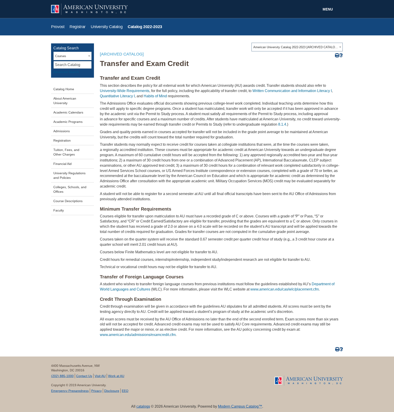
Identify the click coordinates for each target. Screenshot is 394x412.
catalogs (143, 406)
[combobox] (297, 47)
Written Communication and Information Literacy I (292, 91)
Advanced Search (66, 72)
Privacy (96, 391)
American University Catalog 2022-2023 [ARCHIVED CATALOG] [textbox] (295, 47)
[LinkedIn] (205, 375)
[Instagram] (221, 375)
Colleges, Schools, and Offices (69, 189)
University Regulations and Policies (69, 175)
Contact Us (84, 376)
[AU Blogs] (237, 375)
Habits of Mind (155, 96)
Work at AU (116, 376)
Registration (62, 140)
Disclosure (111, 391)
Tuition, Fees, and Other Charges (66, 152)
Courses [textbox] (60, 56)
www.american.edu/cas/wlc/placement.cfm (284, 289)
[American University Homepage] (124, 9)
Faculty (58, 210)
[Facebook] (156, 375)
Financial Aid (62, 164)
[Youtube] (189, 375)
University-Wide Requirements (124, 91)
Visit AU (100, 376)
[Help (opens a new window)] (341, 55)
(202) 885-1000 (62, 376)
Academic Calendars (68, 112)
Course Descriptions (68, 201)
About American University (64, 101)
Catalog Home (63, 89)
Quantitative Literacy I (117, 96)
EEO (125, 391)
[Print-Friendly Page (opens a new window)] (336, 55)
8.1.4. (282, 124)
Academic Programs (68, 122)
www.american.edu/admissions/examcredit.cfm (138, 335)
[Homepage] (309, 380)
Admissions (61, 131)
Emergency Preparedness (70, 391)
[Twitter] (173, 375)
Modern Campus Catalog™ (240, 406)
